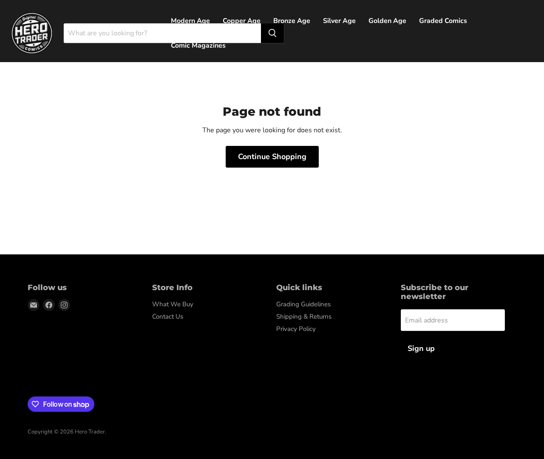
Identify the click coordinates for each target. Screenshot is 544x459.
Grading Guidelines (303, 304)
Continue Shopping (272, 156)
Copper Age (242, 21)
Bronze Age (291, 21)
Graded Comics (443, 21)
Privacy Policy (296, 329)
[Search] (272, 33)
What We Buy (172, 304)
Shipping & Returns (304, 316)
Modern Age (190, 21)
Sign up (421, 348)
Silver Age (339, 21)
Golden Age (387, 21)
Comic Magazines (198, 45)
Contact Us (167, 316)
